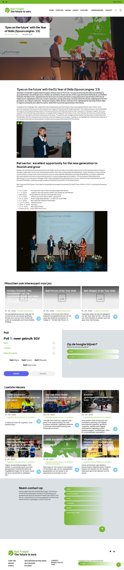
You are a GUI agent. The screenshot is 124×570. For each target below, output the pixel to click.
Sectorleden (29, 563)
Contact (54, 560)
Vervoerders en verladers (35, 561)
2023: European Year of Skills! (62, 439)
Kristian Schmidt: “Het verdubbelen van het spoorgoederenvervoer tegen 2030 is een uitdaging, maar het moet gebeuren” (23, 296)
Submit (16, 374)
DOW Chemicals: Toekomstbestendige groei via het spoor (23, 397)
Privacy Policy (57, 562)
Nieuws (11, 563)
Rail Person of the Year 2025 (61, 290)
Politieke (28, 566)
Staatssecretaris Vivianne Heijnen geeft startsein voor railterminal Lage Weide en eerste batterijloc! (99, 443)
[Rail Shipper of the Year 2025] (100, 297)
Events (11, 566)
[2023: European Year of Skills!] (62, 446)
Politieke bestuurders (25, 311)
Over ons (12, 561)
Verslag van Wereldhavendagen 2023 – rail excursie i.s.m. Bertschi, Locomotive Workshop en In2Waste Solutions (23, 444)
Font (53, 564)
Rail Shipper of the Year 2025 (99, 290)
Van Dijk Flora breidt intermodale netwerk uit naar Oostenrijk (61, 397)
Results (43, 374)
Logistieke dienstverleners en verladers (21, 417)
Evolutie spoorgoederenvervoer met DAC (98, 397)
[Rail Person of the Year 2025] (62, 297)
